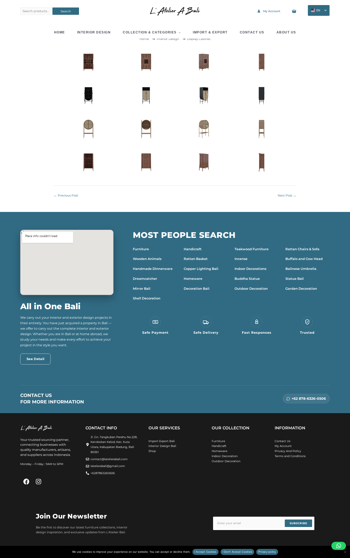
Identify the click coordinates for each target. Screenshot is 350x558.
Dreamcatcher (145, 279)
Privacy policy (267, 551)
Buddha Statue (247, 279)
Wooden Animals (147, 259)
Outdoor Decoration (251, 289)
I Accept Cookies (205, 551)
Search (66, 11)
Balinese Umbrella (300, 269)
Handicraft (193, 249)
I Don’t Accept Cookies (237, 551)
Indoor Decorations (250, 269)
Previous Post (66, 195)
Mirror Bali (141, 289)
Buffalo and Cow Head (304, 259)
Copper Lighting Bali (201, 269)
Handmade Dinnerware (153, 269)
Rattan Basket (196, 259)
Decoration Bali (196, 289)
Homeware (193, 279)
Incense (241, 259)
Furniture (141, 249)
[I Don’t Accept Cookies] (345, 552)
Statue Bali (294, 279)
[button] (338, 546)
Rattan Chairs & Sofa (302, 249)
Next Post (287, 195)
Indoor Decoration (225, 456)
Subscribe (298, 523)
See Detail (35, 359)
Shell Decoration (146, 298)
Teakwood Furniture (252, 249)
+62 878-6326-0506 (308, 399)
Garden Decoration (301, 289)
